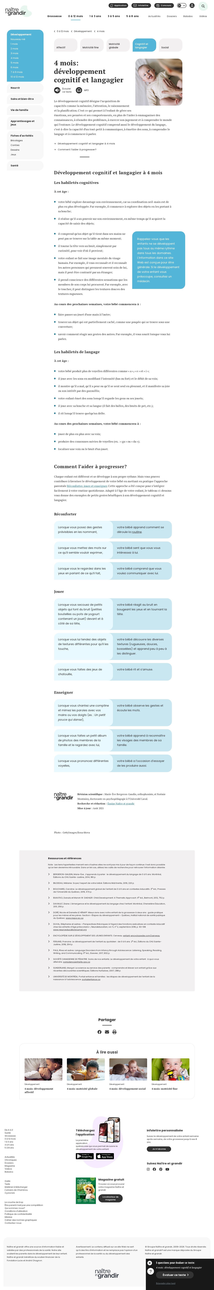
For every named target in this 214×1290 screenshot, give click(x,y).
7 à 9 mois (17, 72)
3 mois (14, 53)
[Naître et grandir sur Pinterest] (160, 1169)
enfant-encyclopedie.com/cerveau (141, 935)
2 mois (14, 48)
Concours (166, 5)
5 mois (14, 62)
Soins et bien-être (22, 99)
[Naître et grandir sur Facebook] (154, 1169)
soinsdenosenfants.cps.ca (76, 961)
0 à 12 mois (75, 16)
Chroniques (11, 1159)
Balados (188, 16)
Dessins (15, 149)
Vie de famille (19, 110)
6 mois (14, 67)
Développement (83, 31)
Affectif (60, 47)
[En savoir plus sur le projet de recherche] (150, 1271)
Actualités (154, 16)
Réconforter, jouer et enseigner (87, 486)
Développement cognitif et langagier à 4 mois (86, 143)
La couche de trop (14, 1202)
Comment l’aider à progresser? (77, 149)
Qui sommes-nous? (15, 1208)
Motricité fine (91, 47)
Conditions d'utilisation (16, 1211)
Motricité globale (114, 45)
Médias (8, 1217)
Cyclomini (10, 1192)
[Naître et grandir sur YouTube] (167, 1169)
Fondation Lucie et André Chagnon (24, 1260)
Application (120, 5)
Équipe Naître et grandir (120, 803)
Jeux (13, 154)
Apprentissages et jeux (23, 123)
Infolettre (143, 5)
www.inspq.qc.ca (74, 918)
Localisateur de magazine (110, 1198)
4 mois (100, 31)
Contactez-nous (13, 1222)
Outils (7, 1181)
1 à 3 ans (95, 16)
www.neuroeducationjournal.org (70, 929)
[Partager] (99, 1032)
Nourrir (15, 87)
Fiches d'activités (22, 135)
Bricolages (17, 140)
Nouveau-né (18, 39)
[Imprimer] (114, 1032)
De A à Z (9, 1129)
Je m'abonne (159, 1149)
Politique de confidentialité (18, 1214)
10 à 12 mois (17, 76)
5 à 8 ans (132, 16)
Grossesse (54, 16)
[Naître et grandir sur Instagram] (148, 1169)
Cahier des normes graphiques (21, 1220)
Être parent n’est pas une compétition (24, 1205)
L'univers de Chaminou (16, 1189)
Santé (14, 165)
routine (137, 532)
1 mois (14, 44)
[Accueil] (18, 11)
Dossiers (172, 16)
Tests (7, 1184)
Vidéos (203, 16)
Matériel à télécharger (16, 1187)
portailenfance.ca (91, 979)
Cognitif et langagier (141, 45)
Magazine (10, 1165)
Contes (15, 145)
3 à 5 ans (114, 16)
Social (165, 47)
